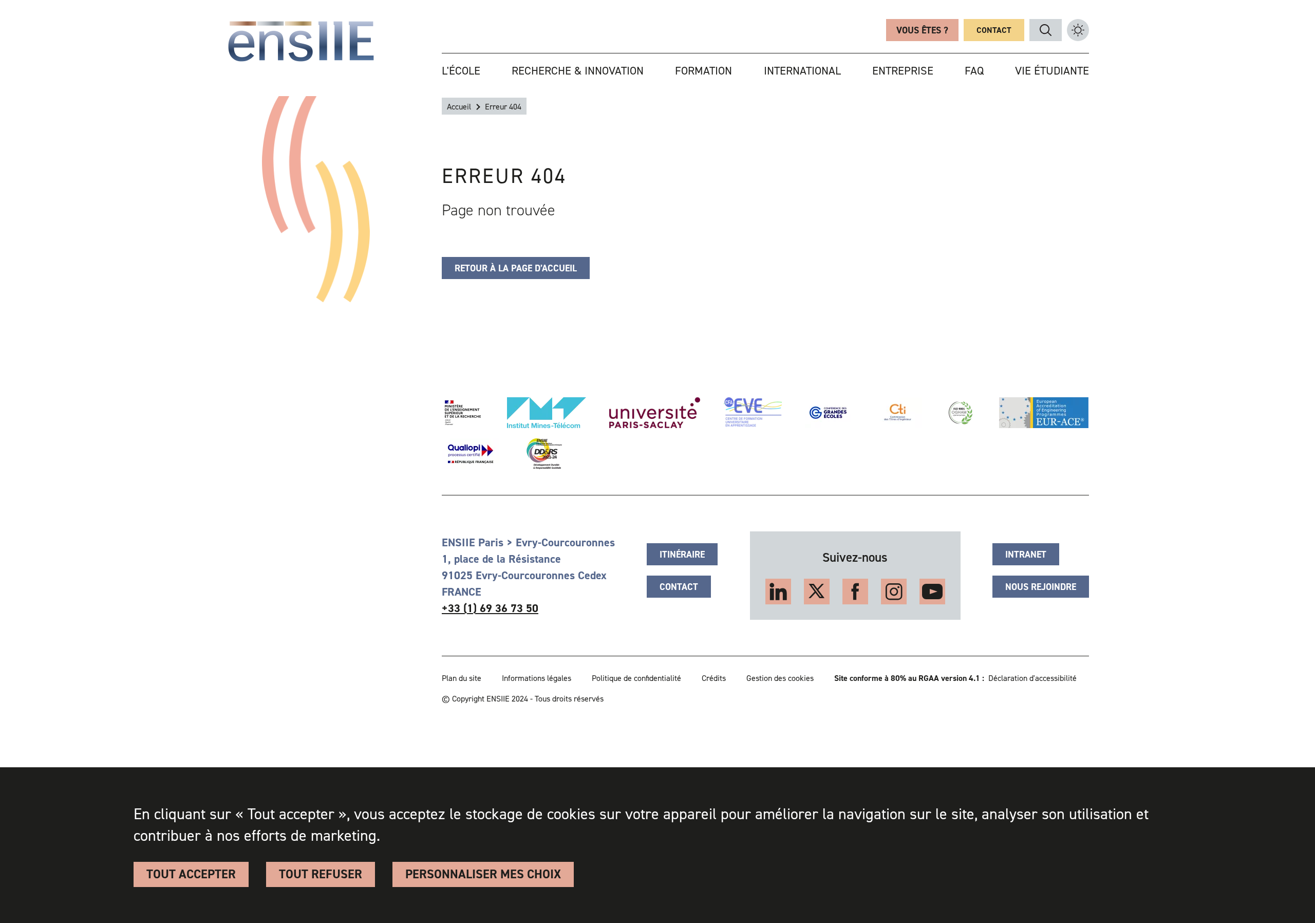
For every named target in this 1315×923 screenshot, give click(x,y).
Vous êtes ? (922, 30)
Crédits (714, 678)
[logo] (301, 41)
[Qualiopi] (470, 453)
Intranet (1025, 554)
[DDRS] (542, 453)
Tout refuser (320, 874)
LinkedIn (778, 591)
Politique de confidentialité (636, 678)
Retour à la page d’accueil (516, 268)
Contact (993, 30)
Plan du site (461, 678)
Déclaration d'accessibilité (1032, 678)
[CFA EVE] (752, 412)
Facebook (855, 591)
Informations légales (536, 678)
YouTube (932, 591)
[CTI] (898, 412)
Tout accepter (191, 874)
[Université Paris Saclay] (654, 412)
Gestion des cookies (780, 678)
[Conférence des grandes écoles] (828, 412)
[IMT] (546, 412)
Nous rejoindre (1040, 587)
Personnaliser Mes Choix (483, 874)
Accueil (459, 106)
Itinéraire (682, 554)
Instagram (894, 591)
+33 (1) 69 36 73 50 (490, 608)
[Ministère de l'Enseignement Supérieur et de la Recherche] (463, 412)
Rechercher (1045, 30)
